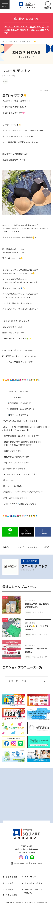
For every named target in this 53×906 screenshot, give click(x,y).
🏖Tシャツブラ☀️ (29, 41)
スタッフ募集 (11, 895)
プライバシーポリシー (34, 883)
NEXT (47, 547)
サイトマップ (30, 876)
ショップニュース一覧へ (27, 547)
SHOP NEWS (13, 41)
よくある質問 (11, 876)
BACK (6, 547)
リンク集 (9, 883)
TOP (3, 41)
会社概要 (9, 889)
